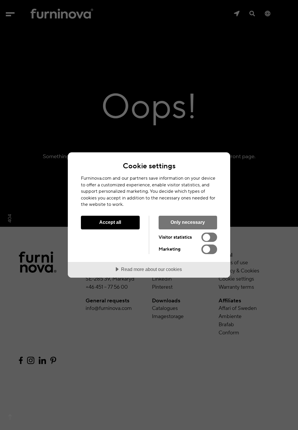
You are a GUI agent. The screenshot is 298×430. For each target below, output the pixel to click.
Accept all (110, 222)
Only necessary (188, 222)
